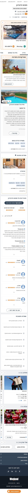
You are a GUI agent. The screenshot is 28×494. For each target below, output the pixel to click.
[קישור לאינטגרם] (15, 471)
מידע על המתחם (12, 53)
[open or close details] (6, 223)
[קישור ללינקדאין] (12, 471)
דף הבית (25, 1)
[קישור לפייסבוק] (19, 471)
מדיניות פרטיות (11, 483)
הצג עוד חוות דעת (14, 310)
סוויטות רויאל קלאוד (21, 40)
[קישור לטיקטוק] (8, 471)
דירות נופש (19, 1)
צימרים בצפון (21, 447)
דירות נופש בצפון (11, 1)
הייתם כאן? (14, 203)
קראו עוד (14, 133)
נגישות (18, 483)
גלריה (23, 53)
